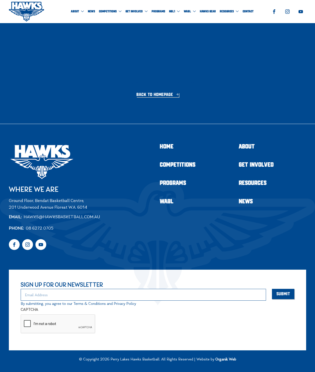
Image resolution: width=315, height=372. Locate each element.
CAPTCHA (29, 309)
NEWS (91, 11)
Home (166, 147)
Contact (248, 11)
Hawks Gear (208, 11)
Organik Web (225, 359)
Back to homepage (155, 95)
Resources (227, 11)
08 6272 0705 (39, 228)
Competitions (108, 11)
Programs (158, 11)
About (75, 11)
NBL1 (172, 11)
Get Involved (134, 11)
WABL (187, 11)
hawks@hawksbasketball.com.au (62, 216)
